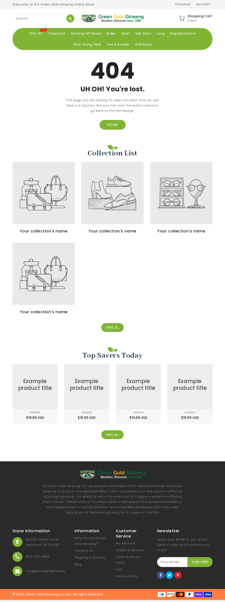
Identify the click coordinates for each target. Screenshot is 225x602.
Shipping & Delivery (90, 557)
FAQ (119, 569)
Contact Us (83, 551)
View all (112, 327)
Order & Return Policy (128, 560)
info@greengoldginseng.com (49, 571)
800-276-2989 (38, 556)
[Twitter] (169, 575)
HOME (112, 124)
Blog (77, 564)
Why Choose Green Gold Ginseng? (90, 541)
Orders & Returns (130, 550)
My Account (125, 543)
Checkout (183, 4)
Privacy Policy (127, 576)
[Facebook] (161, 575)
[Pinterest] (178, 575)
